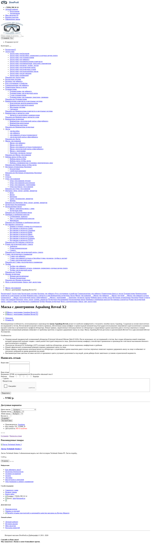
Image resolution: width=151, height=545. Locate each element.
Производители (11, 509)
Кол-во (3, 416)
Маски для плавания (13, 141)
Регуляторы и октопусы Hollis (21, 232)
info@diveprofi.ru (19, 498)
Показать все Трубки (13, 272)
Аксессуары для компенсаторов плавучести (26, 61)
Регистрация (14, 11)
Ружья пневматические (18, 248)
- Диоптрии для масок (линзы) (78, 297)
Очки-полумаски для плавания (21, 187)
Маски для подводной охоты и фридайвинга (26, 149)
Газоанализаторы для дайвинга (17, 85)
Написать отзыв (16, 436)
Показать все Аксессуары (15, 77)
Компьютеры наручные (18, 125)
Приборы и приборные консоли (17, 214)
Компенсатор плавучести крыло (22, 105)
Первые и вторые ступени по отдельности (26, 226)
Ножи (7, 175)
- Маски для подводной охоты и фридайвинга (29, 297)
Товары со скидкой (12, 511)
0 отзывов (4, 436)
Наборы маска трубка (18, 159)
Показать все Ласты (12, 139)
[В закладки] (2, 432)
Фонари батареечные (18, 278)
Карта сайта (9, 494)
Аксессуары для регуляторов (20, 73)
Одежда (8, 177)
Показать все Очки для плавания (17, 189)
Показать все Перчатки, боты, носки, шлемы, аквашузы (26, 202)
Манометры (14, 220)
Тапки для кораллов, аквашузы (21, 199)
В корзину (5, 418)
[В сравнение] (4, 432)
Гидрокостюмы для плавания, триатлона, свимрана (29, 97)
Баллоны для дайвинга (13, 81)
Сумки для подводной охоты (21, 260)
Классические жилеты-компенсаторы (24, 103)
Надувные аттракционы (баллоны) (18, 167)
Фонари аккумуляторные (19, 276)
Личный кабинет (11, 522)
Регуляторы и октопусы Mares (21, 234)
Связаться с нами (11, 490)
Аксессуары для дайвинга (19, 59)
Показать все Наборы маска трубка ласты (21, 165)
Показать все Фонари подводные (17, 280)
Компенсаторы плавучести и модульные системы (23, 101)
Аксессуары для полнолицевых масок (24, 71)
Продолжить (6, 393)
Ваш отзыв (5, 372)
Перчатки (13, 197)
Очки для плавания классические (22, 183)
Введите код (7, 381)
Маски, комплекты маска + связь (22, 208)
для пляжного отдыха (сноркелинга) (23, 135)
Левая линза (5, 414)
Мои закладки (10, 526)
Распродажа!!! (10, 49)
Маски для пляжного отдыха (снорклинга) (26, 147)
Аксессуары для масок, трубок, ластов (24, 65)
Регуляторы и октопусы (14, 224)
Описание (9, 318)
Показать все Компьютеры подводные (19, 127)
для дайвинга (15, 133)
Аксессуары (9, 51)
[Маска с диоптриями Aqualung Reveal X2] (21, 312)
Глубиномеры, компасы (19, 216)
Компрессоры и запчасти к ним (17, 113)
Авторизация (15, 13)
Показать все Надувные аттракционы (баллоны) (23, 173)
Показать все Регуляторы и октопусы (19, 242)
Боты (12, 193)
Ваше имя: (5, 363)
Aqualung (21, 424)
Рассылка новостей (12, 528)
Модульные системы (17, 107)
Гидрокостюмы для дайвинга (21, 91)
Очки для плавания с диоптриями (22, 185)
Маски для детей (16, 145)
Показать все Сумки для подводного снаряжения (23, 262)
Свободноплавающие (18, 171)
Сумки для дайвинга (17, 256)
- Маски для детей (116, 295)
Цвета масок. (6, 409)
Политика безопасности (14, 472)
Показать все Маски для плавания (18, 155)
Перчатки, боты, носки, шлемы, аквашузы (21, 191)
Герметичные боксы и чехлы (16, 87)
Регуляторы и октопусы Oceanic (22, 236)
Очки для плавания (12, 179)
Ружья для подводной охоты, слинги (19, 244)
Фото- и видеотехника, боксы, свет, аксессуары (23, 282)
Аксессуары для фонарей (19, 75)
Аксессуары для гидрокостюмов (22, 57)
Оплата (8, 476)
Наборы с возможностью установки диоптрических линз (31, 163)
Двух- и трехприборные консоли (22, 218)
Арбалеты (13, 246)
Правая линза (6, 412)
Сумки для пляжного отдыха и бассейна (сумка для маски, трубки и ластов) (38, 258)
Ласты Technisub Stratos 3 (11, 449)
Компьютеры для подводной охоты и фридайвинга (29, 121)
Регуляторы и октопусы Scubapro (22, 238)
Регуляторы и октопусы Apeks (21, 228)
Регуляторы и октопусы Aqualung (22, 230)
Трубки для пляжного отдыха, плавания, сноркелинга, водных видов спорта (39, 268)
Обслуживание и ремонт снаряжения (19, 482)
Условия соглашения (13, 474)
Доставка (8, 478)
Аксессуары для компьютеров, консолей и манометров (30, 63)
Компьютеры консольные (19, 123)
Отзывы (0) (9, 320)
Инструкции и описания (14, 480)
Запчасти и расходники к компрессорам (25, 115)
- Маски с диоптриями (57, 297)
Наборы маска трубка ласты (15, 157)
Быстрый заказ (7, 420)
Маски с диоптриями (18, 151)
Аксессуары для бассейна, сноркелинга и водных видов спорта (34, 55)
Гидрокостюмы (11, 89)
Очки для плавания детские (20, 181)
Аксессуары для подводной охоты (22, 67)
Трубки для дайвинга (18, 266)
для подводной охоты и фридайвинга (24, 137)
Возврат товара (11, 492)
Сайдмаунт (14, 109)
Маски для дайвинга (17, 143)
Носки (12, 195)
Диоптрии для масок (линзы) (21, 153)
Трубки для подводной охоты (21, 270)
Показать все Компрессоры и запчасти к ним (22, 117)
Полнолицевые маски (13, 206)
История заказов (11, 524)
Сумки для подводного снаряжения (18, 254)
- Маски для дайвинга (100, 295)
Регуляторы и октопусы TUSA (21, 240)
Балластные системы (13, 79)
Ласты (7, 129)
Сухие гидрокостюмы (18, 95)
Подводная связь (16, 210)
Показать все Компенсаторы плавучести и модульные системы (29, 111)
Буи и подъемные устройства (16, 83)
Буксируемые (15, 169)
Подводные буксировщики (15, 204)
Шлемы (12, 201)
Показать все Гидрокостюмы (16, 99)
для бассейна (14, 131)
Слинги (13, 250)
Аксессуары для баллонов (19, 53)
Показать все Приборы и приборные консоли (22, 222)
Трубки (8, 264)
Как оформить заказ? (13, 470)
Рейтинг (4, 376)
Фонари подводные (12, 274)
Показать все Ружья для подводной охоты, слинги (24, 252)
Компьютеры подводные (14, 119)
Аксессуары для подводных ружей (23, 69)
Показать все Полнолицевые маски (18, 212)
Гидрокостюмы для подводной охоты (24, 93)
